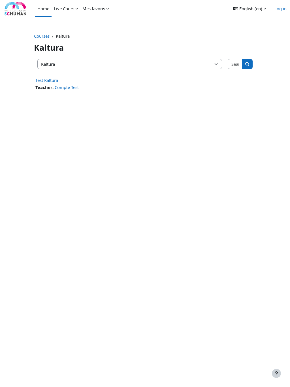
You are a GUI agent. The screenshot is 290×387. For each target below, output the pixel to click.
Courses (42, 36)
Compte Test (67, 87)
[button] (249, 8)
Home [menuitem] (43, 8)
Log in (280, 8)
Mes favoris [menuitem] (93, 8)
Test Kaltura (46, 80)
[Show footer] (276, 373)
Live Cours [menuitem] (64, 8)
